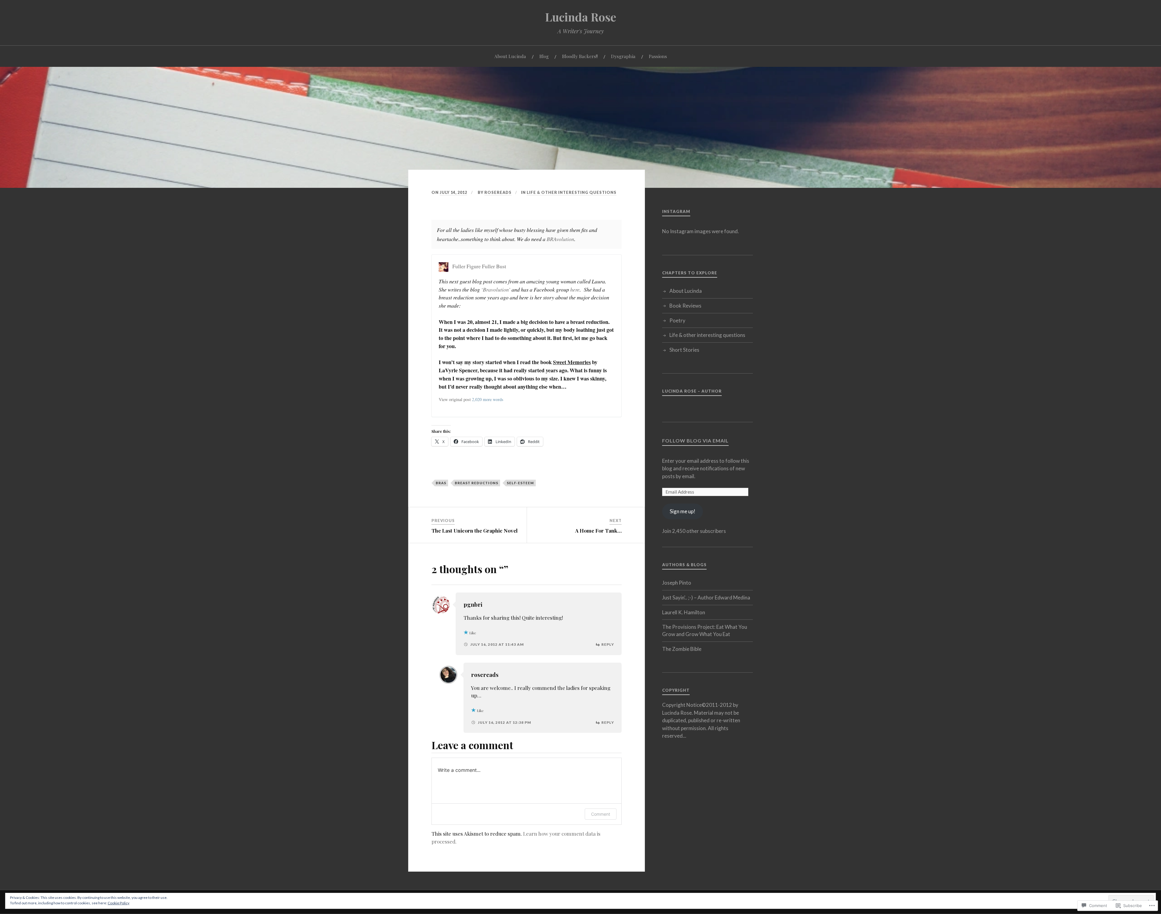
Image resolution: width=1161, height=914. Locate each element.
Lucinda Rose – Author (692, 391)
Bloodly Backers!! (580, 56)
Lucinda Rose (580, 16)
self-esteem (520, 483)
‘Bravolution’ (495, 289)
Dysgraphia (623, 56)
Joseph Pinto (676, 582)
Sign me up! (682, 511)
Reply (607, 644)
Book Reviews (685, 305)
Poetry (677, 320)
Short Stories (684, 350)
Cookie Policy (118, 903)
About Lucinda (510, 56)
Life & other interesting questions (571, 192)
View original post (455, 399)
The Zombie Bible (681, 649)
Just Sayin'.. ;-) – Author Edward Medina (706, 597)
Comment (600, 814)
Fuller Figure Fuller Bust (479, 266)
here (575, 289)
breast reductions (476, 483)
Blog (544, 56)
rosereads (498, 192)
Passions (658, 56)
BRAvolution (560, 239)
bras (441, 483)
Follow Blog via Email (695, 440)
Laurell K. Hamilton (683, 612)
